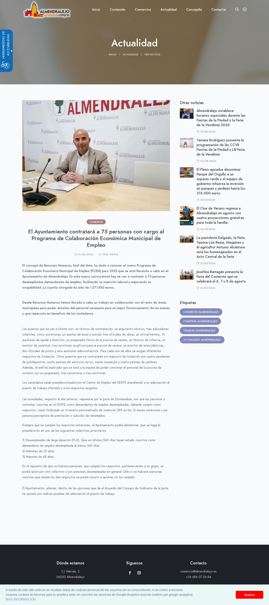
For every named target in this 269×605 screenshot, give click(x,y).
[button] (237, 10)
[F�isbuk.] (130, 572)
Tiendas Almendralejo (199, 330)
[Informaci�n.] (244, 9)
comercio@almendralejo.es (198, 571)
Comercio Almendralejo (201, 312)
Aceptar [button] (249, 594)
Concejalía (194, 9)
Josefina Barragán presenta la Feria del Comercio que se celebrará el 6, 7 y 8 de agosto (221, 276)
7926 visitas (110, 254)
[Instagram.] (139, 572)
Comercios (143, 9)
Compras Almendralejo (200, 321)
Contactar (218, 9)
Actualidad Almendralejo (202, 340)
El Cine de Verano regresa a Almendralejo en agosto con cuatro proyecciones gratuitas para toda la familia (220, 215)
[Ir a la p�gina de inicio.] (46, 9)
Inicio (96, 9)
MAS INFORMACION (21, 599)
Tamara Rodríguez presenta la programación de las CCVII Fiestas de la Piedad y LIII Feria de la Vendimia (221, 147)
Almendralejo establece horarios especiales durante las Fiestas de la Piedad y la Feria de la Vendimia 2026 (221, 117)
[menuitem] (96, 9)
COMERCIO (96, 222)
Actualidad (130, 54)
